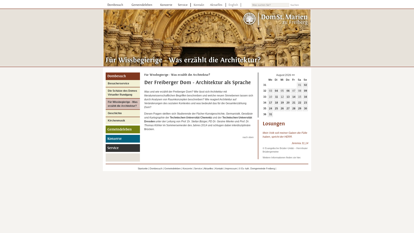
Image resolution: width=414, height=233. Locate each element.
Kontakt (199, 5)
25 (276, 108)
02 (305, 85)
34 (264, 102)
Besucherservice (118, 83)
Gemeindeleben (142, 5)
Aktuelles (216, 5)
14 (293, 96)
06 (288, 90)
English (233, 5)
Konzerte (166, 5)
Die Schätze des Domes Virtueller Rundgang (122, 92)
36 (264, 114)
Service (183, 5)
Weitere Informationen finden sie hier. (282, 157)
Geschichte (115, 113)
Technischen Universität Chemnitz (191, 117)
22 (299, 102)
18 (276, 102)
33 (264, 96)
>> (293, 75)
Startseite (143, 168)
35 (264, 108)
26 (282, 108)
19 (282, 102)
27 (288, 108)
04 (276, 90)
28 (293, 108)
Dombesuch (115, 5)
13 (288, 96)
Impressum (231, 168)
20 (288, 102)
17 (270, 102)
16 (305, 96)
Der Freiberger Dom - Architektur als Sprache (197, 82)
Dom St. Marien (275, 19)
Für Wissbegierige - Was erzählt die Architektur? (123, 104)
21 (293, 102)
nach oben (248, 137)
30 (305, 108)
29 (299, 108)
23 (305, 102)
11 (276, 96)
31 (264, 85)
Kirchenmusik (116, 120)
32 (264, 90)
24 (270, 108)
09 (305, 90)
